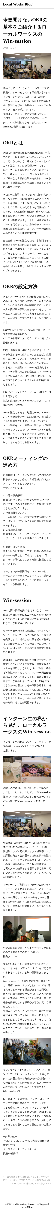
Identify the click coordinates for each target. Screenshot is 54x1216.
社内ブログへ (10, 956)
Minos (30, 1207)
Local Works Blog (18, 4)
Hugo (42, 1204)
